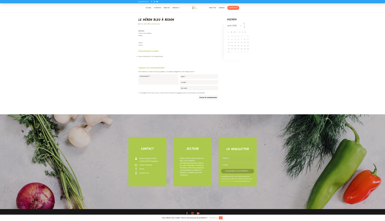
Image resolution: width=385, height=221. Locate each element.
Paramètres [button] (213, 218)
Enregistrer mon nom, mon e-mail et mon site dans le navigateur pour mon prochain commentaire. (173, 93)
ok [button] (220, 218)
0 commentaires (155, 24)
